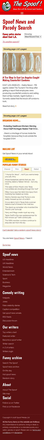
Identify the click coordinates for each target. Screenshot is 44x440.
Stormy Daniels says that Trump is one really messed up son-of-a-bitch (20, 198)
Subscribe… (10, 159)
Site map (6, 394)
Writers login (8, 351)
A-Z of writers (8, 348)
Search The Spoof (10, 363)
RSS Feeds (7, 317)
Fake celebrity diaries (11, 305)
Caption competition (11, 309)
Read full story (9, 106)
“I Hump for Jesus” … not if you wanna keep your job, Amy (21, 175)
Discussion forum (10, 321)
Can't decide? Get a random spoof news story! (22, 230)
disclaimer (18, 433)
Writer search (8, 344)
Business (6, 282)
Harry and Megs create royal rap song (19, 212)
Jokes (5, 302)
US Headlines (8, 259)
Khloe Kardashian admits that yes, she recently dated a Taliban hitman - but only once (21, 182)
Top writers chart (10, 332)
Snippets (6, 298)
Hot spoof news (9, 374)
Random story (8, 378)
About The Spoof (10, 390)
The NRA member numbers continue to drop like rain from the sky (20, 222)
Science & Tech (9, 275)
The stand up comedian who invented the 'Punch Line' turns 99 (21, 208)
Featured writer (9, 336)
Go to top (6, 245)
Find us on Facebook (11, 407)
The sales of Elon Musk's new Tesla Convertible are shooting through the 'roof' (21, 188)
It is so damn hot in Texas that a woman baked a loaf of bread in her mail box (20, 203)
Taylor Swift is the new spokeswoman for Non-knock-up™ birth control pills (21, 216)
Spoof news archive (11, 367)
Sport (5, 279)
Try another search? (11, 42)
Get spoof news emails (12, 313)
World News (8, 267)
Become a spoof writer (12, 340)
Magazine (7, 286)
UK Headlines (8, 263)
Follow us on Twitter (11, 403)
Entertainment (8, 271)
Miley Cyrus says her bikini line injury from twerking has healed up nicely (21, 193)
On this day (7, 371)
